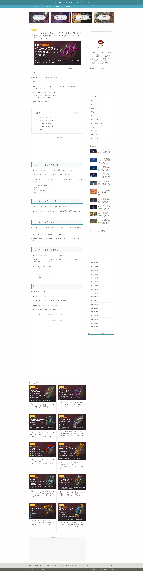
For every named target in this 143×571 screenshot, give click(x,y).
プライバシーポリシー (34, 569)
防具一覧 (79, 6)
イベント (94, 115)
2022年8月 (95, 262)
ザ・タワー (95, 119)
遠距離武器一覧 (70, 6)
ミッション (95, 138)
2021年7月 (95, 311)
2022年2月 (95, 285)
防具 (93, 112)
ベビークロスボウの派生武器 (46, 126)
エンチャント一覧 (103, 6)
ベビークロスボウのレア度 (45, 121)
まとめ (40, 129)
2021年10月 (95, 300)
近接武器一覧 (59, 6)
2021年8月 (95, 308)
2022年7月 (95, 266)
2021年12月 (95, 293)
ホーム (36, 6)
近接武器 (94, 134)
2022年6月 (95, 270)
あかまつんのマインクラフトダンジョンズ (71, 2)
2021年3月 (95, 327)
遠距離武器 (34, 29)
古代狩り (94, 130)
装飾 (93, 127)
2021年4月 (95, 323)
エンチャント (95, 100)
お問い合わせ (44, 569)
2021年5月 (95, 319)
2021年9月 (95, 304)
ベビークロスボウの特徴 (45, 123)
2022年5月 (95, 274)
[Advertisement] (57, 148)
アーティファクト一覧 (90, 6)
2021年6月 (95, 315)
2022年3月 (95, 281)
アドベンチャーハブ (97, 123)
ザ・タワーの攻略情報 (47, 6)
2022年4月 (95, 278)
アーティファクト (97, 104)
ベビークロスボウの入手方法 (46, 118)
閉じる (76, 112)
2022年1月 (95, 289)
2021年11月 (95, 296)
